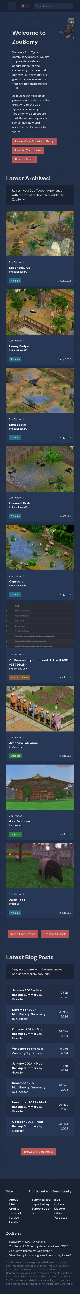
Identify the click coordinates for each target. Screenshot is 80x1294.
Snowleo (17, 825)
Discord (59, 1209)
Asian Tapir (17, 900)
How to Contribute (28, 150)
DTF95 (16, 903)
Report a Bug (40, 1204)
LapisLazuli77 (19, 271)
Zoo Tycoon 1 (16, 262)
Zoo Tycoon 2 (16, 816)
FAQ (12, 1204)
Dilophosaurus (19, 268)
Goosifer (17, 747)
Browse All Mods (55, 934)
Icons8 (66, 1255)
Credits (14, 1209)
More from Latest (23, 934)
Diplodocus (17, 425)
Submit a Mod (41, 1200)
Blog (57, 1200)
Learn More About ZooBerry (34, 141)
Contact (15, 1222)
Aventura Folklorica (23, 743)
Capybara (16, 581)
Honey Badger (19, 346)
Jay (25, 668)
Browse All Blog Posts (38, 1152)
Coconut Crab (19, 503)
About (13, 1200)
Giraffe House (19, 821)
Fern (14, 668)
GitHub (59, 1204)
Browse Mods (24, 159)
